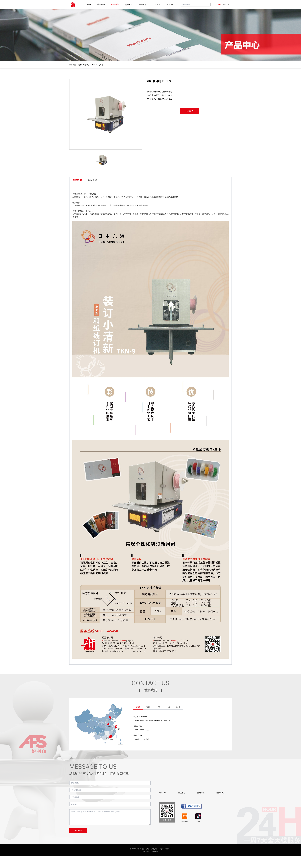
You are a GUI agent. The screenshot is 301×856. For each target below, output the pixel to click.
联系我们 (170, 4)
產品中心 (181, 792)
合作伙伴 (129, 4)
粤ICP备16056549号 (150, 851)
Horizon (94, 65)
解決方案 (220, 792)
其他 (101, 65)
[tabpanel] (150, 424)
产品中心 (115, 4)
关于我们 (101, 4)
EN (229, 5)
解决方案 (142, 4)
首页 (79, 65)
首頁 (89, 4)
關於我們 (162, 792)
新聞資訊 (200, 792)
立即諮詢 (189, 110)
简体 (219, 5)
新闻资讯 (156, 4)
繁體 (224, 5)
